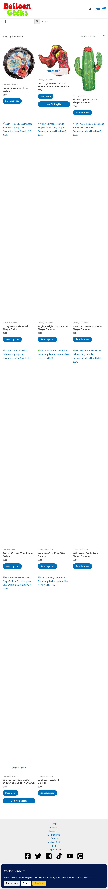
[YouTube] (70, 856)
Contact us (54, 831)
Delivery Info (54, 834)
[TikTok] (59, 856)
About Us (54, 827)
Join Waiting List (54, 104)
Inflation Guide (54, 842)
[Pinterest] (80, 856)
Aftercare (54, 838)
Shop (54, 823)
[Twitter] (38, 856)
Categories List (54, 849)
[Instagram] (48, 856)
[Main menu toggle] (5, 21)
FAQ (54, 845)
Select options (12, 100)
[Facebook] (27, 856)
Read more (45, 96)
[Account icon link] (90, 9)
